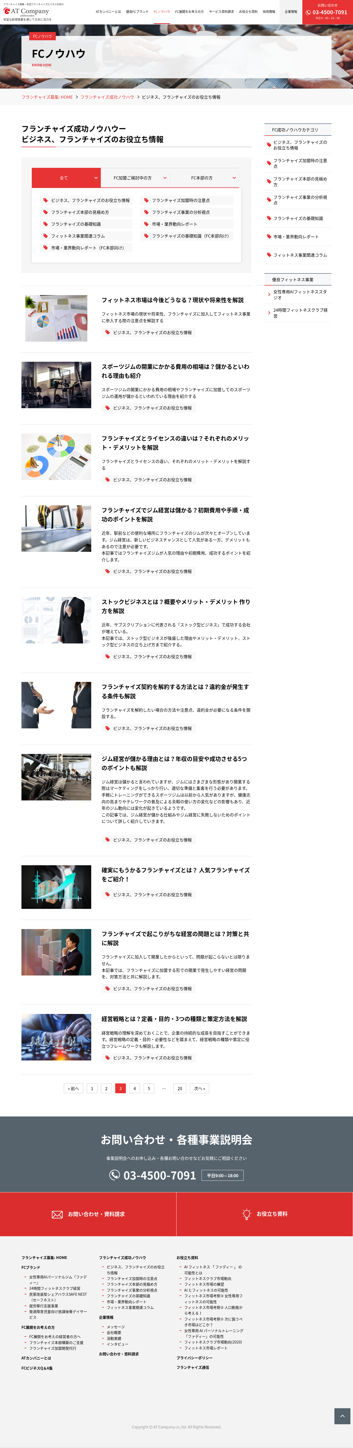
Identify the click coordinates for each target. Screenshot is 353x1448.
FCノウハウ (162, 11)
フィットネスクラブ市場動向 (207, 1278)
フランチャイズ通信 (193, 1367)
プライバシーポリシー (195, 1357)
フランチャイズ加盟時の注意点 (181, 200)
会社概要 (114, 1332)
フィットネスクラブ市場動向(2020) (213, 1341)
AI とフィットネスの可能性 (206, 1290)
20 (180, 1088)
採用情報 (269, 11)
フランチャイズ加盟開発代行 (52, 1348)
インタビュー (117, 1344)
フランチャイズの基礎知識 (76, 224)
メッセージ (116, 1326)
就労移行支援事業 (43, 1305)
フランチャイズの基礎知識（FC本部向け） (191, 236)
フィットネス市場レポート (206, 1347)
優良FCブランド (137, 11)
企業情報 (291, 11)
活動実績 (114, 1338)
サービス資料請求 (221, 11)
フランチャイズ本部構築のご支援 (56, 1342)
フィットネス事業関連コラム (78, 236)
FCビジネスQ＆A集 (37, 1368)
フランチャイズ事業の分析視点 (181, 212)
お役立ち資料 (248, 11)
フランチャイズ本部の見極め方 (80, 212)
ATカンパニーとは (108, 11)
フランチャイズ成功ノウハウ (107, 97)
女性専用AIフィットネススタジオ (300, 294)
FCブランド (30, 1267)
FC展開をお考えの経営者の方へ (55, 1336)
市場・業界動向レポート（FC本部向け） (88, 248)
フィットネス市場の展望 (204, 1284)
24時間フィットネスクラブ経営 (300, 313)
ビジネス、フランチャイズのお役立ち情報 (90, 200)
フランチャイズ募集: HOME (47, 97)
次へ (198, 1088)
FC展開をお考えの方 (189, 11)
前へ (75, 1088)
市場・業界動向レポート (174, 224)
